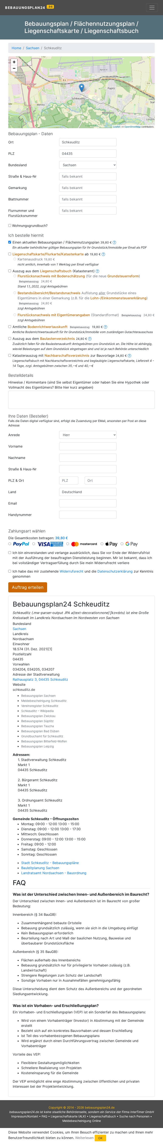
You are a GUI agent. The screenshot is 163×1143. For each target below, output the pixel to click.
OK (100, 1138)
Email (12, 503)
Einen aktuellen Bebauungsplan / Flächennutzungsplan (62, 242)
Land (12, 492)
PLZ (11, 153)
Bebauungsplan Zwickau (38, 716)
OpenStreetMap (132, 126)
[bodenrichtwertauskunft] (105, 327)
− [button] (14, 68)
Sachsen (19, 629)
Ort (11, 142)
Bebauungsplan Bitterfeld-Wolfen (44, 741)
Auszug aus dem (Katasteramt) (54, 271)
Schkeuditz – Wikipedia (37, 711)
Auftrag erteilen (28, 587)
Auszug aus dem (50, 338)
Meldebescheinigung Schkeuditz (44, 700)
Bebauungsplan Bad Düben (40, 731)
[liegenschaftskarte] (103, 254)
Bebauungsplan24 (29, 7)
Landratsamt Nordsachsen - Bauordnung (53, 873)
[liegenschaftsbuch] (97, 271)
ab (57, 254)
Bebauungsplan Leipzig (37, 746)
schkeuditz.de (24, 689)
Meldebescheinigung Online (81, 1121)
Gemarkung (17, 188)
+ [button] (14, 62)
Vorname (15, 446)
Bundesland (17, 165)
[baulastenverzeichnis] (89, 338)
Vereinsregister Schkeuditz (39, 706)
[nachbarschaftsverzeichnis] (129, 355)
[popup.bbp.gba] (114, 242)
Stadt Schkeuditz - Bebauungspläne (50, 863)
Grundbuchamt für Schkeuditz (42, 736)
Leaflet (116, 126)
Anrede (14, 435)
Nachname (16, 458)
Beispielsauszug (28, 281)
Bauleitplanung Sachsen (40, 868)
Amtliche (58, 327)
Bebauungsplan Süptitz (37, 721)
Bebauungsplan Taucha (37, 726)
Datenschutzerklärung (115, 571)
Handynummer (20, 515)
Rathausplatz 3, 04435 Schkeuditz (40, 679)
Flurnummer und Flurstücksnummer (23, 213)
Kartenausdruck (36, 259)
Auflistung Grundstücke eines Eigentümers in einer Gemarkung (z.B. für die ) (83, 298)
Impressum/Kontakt (24, 1116)
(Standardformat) (86, 315)
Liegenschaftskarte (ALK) (68, 1116)
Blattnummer (18, 199)
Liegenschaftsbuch (102, 1116)
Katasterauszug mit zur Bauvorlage (70, 355)
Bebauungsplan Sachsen (38, 695)
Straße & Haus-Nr (22, 176)
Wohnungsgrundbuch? (30, 225)
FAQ (44, 1116)
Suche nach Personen (134, 1116)
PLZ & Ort (16, 480)
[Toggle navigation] (152, 7)
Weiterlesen (84, 1138)
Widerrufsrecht (71, 571)
